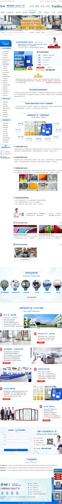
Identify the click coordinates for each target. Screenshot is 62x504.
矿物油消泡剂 (5, 106)
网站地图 (48, 1)
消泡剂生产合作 (7, 153)
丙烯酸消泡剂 (5, 114)
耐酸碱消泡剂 (5, 125)
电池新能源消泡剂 (6, 76)
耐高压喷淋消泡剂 (6, 137)
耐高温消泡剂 (5, 123)
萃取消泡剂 (5, 78)
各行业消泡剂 (54, 1)
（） (37, 502)
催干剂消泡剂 (5, 142)
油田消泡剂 (5, 68)
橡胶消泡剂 (5, 89)
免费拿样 (40, 67)
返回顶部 (60, 503)
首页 (6, 32)
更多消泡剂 (5, 95)
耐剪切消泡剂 (5, 127)
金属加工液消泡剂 (6, 59)
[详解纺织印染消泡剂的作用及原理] (25, 233)
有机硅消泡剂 (5, 102)
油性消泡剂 (5, 131)
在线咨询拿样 (46, 420)
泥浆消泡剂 (5, 82)
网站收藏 (42, 1)
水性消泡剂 (5, 129)
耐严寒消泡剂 (5, 135)
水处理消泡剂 (38, 32)
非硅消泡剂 (5, 112)
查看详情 (31, 238)
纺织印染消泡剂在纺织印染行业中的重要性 (47, 234)
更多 (57, 465)
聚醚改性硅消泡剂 (6, 108)
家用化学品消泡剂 (6, 84)
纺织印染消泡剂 (22, 32)
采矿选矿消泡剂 (6, 72)
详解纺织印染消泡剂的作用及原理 (20, 234)
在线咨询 (49, 67)
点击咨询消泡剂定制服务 (31, 297)
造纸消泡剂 (5, 66)
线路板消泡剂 (5, 91)
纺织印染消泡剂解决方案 (25, 259)
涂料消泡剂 (5, 55)
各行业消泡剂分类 (16, 32)
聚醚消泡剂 (5, 104)
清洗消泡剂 (43, 32)
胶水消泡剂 (5, 57)
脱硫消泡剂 (37, 465)
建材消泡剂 (5, 80)
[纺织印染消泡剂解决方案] (25, 257)
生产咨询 (41, 342)
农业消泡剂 (5, 70)
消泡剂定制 (7, 151)
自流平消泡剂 (5, 133)
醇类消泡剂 (5, 110)
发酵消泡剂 (5, 74)
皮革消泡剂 (5, 93)
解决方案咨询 (6, 362)
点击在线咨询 (51, 213)
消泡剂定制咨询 (6, 398)
